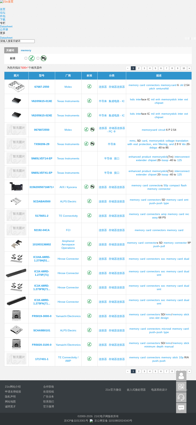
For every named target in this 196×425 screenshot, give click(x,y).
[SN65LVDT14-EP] (16, 162)
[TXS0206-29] (16, 148)
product (146, 156)
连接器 (103, 86)
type (166, 203)
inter (138, 99)
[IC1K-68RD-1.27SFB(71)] (16, 291)
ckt (181, 85)
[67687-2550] (16, 91)
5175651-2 (41, 215)
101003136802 (42, 244)
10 (184, 68)
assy (155, 217)
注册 (193, 38)
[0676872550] (16, 134)
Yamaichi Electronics (68, 316)
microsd (166, 328)
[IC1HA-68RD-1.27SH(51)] (16, 263)
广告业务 (48, 396)
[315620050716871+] (16, 191)
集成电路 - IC (117, 101)
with (129, 144)
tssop (165, 160)
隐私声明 (10, 396)
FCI (68, 230)
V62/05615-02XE (41, 115)
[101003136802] (16, 248)
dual (186, 258)
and (171, 144)
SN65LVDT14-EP (41, 158)
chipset (159, 102)
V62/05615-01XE (41, 101)
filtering (162, 144)
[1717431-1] (16, 363)
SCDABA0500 (42, 201)
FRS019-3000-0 (41, 316)
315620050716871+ (41, 187)
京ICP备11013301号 (76, 420)
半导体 (103, 101)
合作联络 (48, 386)
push (152, 203)
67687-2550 (41, 86)
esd (135, 144)
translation (182, 140)
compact (174, 185)
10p (181, 357)
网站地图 (10, 401)
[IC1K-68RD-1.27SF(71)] (16, 277)
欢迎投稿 (48, 391)
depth (160, 346)
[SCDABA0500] (16, 205)
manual (169, 346)
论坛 (2, 12)
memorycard (149, 129)
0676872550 (41, 129)
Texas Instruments (68, 101)
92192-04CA (42, 230)
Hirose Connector (68, 258)
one (151, 317)
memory (134, 85)
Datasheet (6, 26)
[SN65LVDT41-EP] (16, 177)
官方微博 (48, 406)
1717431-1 (41, 359)
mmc (133, 140)
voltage (170, 140)
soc (163, 258)
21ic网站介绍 (13, 386)
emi (155, 144)
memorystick (169, 99)
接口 (116, 158)
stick (186, 314)
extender (141, 160)
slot (157, 317)
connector (155, 185)
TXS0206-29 (41, 144)
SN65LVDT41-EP (41, 172)
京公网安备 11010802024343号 (113, 420)
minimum (149, 346)
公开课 (4, 29)
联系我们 (48, 401)
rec (187, 214)
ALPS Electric (68, 201)
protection (145, 144)
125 (179, 160)
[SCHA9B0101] (16, 334)
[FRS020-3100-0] (16, 349)
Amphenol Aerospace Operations (68, 244)
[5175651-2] (16, 220)
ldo (184, 144)
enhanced (135, 156)
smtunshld (162, 88)
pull (163, 246)
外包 (2, 16)
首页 (2, 9)
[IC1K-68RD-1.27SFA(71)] (16, 306)
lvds (132, 99)
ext (186, 99)
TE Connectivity (68, 215)
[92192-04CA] (16, 234)
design (165, 317)
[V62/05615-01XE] (16, 105)
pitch (152, 88)
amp (164, 214)
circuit (161, 129)
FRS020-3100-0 (41, 344)
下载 (2, 19)
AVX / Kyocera (68, 187)
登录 (187, 38)
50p (166, 185)
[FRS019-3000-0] (16, 320)
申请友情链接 (13, 391)
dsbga (153, 147)
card (142, 85)
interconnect (182, 156)
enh (158, 99)
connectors (153, 85)
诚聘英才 (10, 406)
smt (186, 199)
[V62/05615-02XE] (16, 119)
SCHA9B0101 (41, 330)
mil (152, 99)
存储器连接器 (117, 86)
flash (184, 185)
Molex (68, 86)
